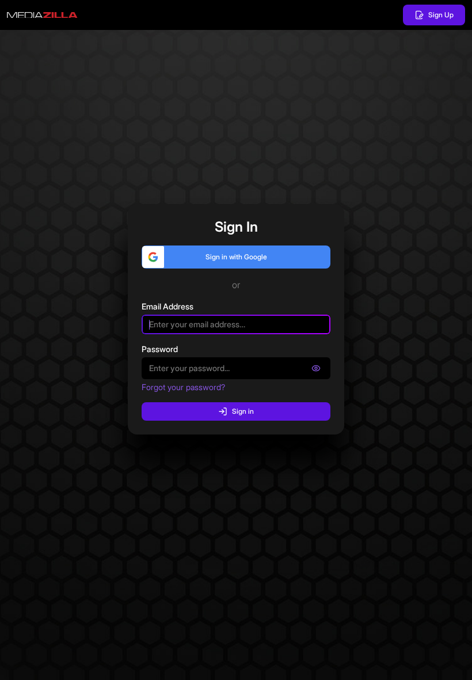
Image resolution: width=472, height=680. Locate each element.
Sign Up (441, 14)
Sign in (243, 411)
